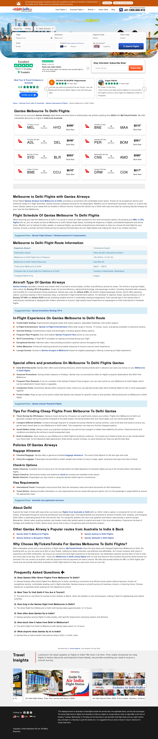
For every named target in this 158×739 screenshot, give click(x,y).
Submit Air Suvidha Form (123, 3)
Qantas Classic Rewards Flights (47, 403)
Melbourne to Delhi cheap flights (71, 556)
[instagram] (31, 712)
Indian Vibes (103, 9)
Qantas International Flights (57, 103)
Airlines (91, 9)
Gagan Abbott (111, 81)
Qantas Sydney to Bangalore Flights (33, 537)
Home (15, 103)
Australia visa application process (48, 500)
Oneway (28, 28)
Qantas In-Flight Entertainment (53, 326)
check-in (64, 474)
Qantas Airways (20, 286)
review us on (27, 94)
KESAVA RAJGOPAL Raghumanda (71, 81)
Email (18, 43)
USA (18, 716)
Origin (18, 34)
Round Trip (18, 28)
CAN (26, 716)
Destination (59, 34)
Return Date (124, 34)
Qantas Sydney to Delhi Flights (99, 534)
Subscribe (136, 68)
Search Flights (132, 46)
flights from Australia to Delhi (76, 512)
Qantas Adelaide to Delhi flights (99, 537)
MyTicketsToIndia (74, 548)
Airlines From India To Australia (31, 103)
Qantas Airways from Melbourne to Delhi (43, 200)
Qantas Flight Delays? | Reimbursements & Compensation (59, 235)
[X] (28, 712)
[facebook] (25, 712)
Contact (72, 43)
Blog (113, 9)
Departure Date (98, 34)
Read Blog (107, 3)
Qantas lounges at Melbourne (55, 350)
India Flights (61, 9)
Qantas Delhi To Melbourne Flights (33, 534)
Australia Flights (76, 9)
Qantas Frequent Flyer (66, 334)
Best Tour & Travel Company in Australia (28, 81)
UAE (34, 716)
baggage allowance (74, 455)
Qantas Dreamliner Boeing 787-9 (47, 310)
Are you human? (99, 43)
